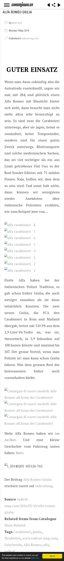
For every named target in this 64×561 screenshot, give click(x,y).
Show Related (14, 525)
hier (19, 453)
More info (35, 558)
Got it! (52, 556)
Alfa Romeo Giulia (37, 479)
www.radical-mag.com (40, 538)
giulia (37, 532)
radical (9, 551)
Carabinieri (22, 532)
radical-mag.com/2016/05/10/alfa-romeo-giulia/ (30, 505)
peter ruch (17, 22)
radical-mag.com (30, 38)
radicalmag (44, 486)
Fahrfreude (13, 544)
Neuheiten (12, 538)
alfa (46, 544)
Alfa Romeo (32, 544)
